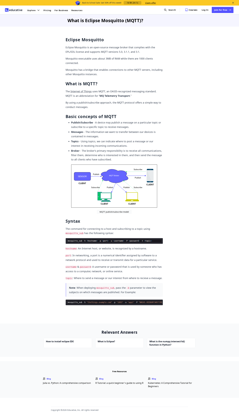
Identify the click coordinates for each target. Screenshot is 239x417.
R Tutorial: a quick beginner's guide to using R (119, 382)
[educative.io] (13, 10)
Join (220, 9)
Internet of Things (81, 91)
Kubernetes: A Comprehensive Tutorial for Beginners (170, 384)
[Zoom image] (114, 186)
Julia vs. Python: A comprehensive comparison (67, 382)
